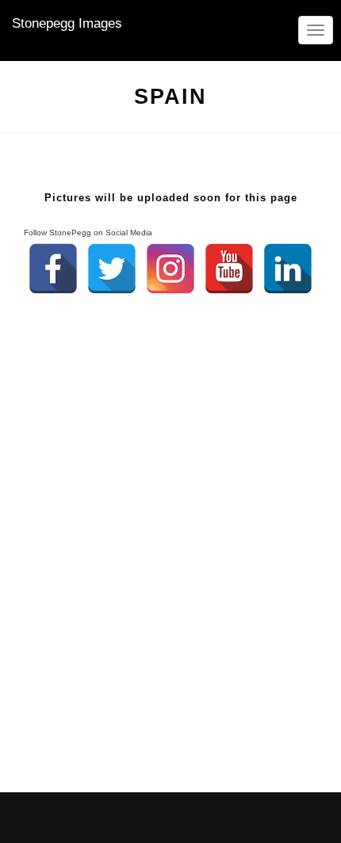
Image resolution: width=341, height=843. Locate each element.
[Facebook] (53, 268)
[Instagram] (170, 268)
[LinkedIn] (287, 268)
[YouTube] (229, 268)
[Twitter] (111, 268)
